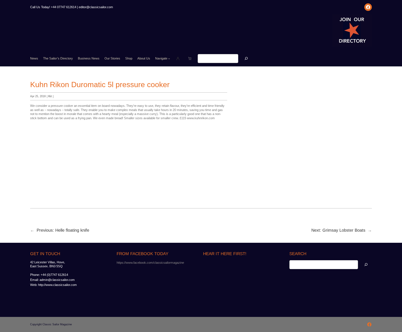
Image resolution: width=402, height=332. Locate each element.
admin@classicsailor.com (57, 280)
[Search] (246, 58)
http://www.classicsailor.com (57, 285)
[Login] (178, 59)
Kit (50, 96)
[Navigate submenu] (169, 58)
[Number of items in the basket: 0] (190, 59)
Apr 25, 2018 (38, 96)
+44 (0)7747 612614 (54, 274)
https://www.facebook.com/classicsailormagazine (150, 262)
